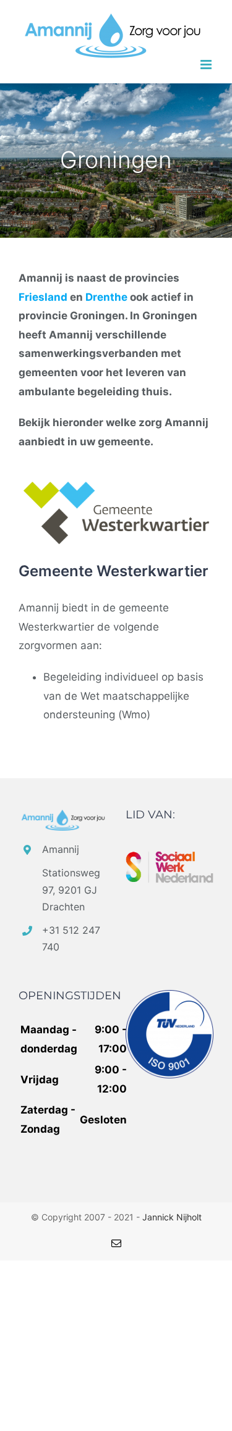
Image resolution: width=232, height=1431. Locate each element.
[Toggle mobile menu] (206, 64)
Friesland (43, 297)
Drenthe (106, 297)
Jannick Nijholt (172, 1217)
